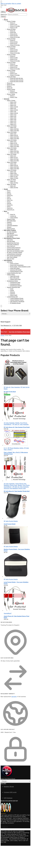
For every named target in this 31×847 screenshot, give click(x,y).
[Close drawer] (1, 7)
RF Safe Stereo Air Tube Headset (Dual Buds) (17, 427)
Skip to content (16, 3)
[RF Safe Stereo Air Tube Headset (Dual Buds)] (17, 408)
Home (2, 335)
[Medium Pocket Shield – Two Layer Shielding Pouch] (17, 535)
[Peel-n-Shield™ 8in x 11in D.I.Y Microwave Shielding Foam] (17, 438)
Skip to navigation (6, 3)
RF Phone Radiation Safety (15, 448)
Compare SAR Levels (10, 792)
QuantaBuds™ (8, 424)
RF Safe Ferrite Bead (10, 391)
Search (3, 16)
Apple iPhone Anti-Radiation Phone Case (15, 484)
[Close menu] (1, 2)
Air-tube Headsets (9, 423)
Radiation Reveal (9, 786)
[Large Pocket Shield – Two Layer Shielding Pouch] (17, 565)
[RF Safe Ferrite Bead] (17, 372)
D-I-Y (5, 448)
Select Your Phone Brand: (15, 310)
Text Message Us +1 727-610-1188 (11, 325)
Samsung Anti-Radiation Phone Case (15, 488)
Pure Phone (23, 423)
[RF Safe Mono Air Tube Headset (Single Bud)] (17, 469)
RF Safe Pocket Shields (11, 521)
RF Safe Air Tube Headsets (12, 387)
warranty (14, 696)
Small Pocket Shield (9, 524)
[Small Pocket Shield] (17, 506)
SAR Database (8, 798)
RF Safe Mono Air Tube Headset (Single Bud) (17, 491)
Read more (7, 395)
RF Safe (13, 831)
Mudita (17, 423)
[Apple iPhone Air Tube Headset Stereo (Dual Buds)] (17, 598)
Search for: (4, 14)
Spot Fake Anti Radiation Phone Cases (19, 332)
